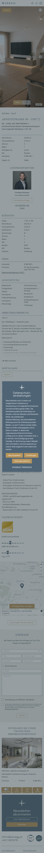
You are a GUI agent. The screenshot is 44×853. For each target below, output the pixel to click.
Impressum (16, 467)
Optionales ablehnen (22, 461)
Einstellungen (31, 455)
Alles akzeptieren (14, 455)
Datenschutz (27, 467)
